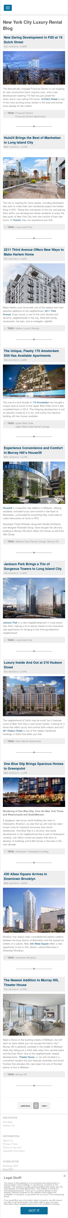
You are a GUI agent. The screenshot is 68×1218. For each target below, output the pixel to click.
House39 (8, 508)
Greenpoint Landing (38, 851)
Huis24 (16, 220)
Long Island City (23, 227)
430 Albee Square (39, 943)
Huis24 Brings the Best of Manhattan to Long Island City (32, 140)
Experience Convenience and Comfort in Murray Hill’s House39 (33, 450)
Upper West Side (24, 423)
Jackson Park (10, 622)
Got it (34, 1210)
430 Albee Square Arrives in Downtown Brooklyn (25, 876)
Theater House (26, 1057)
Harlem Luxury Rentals (27, 328)
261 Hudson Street (12, 730)
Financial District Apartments (30, 116)
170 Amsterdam (40, 402)
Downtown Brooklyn (25, 957)
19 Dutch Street (49, 99)
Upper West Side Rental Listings (32, 426)
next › (45, 1105)
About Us (8, 1140)
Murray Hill (53, 541)
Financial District (24, 113)
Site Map (7, 1122)
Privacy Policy (10, 1144)
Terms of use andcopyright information (14, 1149)
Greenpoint (21, 851)
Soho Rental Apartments (28, 741)
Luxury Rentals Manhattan (44, 8)
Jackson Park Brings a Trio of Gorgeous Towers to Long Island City (33, 566)
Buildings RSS (10, 1165)
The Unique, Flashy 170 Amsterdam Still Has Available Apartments (31, 353)
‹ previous (25, 1105)
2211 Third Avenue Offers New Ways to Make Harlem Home (34, 252)
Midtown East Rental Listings (30, 541)
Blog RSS (8, 1169)
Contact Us (9, 1125)
